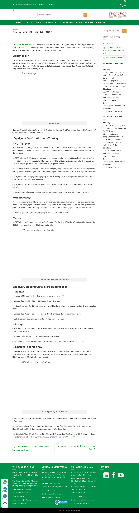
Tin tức (78, 23)
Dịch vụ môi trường (63, 23)
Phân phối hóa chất (43, 23)
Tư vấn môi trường (110, 43)
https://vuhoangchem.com (80, 503)
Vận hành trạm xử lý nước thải (114, 58)
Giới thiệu (27, 23)
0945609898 (70, 437)
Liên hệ (98, 23)
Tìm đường (5, 485)
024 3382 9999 (39, 4)
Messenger (5, 498)
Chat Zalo (4, 492)
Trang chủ (17, 23)
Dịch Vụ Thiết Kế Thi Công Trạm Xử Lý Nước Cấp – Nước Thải (114, 50)
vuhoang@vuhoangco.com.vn (23, 4)
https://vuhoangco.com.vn (21, 503)
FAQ (104, 23)
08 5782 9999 (50, 4)
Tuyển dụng (88, 23)
